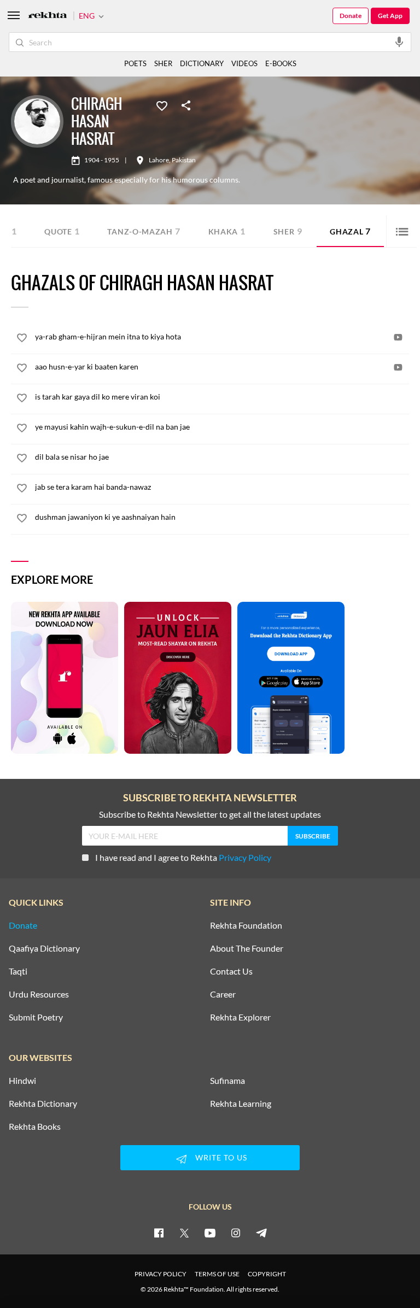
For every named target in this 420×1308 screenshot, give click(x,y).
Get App (390, 15)
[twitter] (184, 1232)
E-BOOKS (280, 63)
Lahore (159, 160)
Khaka (227, 231)
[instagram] (235, 1232)
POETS (135, 63)
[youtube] (210, 1232)
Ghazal (350, 231)
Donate (350, 15)
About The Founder (246, 948)
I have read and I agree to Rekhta (183, 857)
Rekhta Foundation (246, 925)
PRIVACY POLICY (160, 1274)
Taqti (18, 971)
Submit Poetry (36, 1017)
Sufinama (227, 1080)
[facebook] (158, 1232)
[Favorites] (162, 105)
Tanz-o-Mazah (143, 231)
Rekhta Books (35, 1126)
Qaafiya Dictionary (44, 948)
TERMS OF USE (217, 1274)
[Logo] (47, 16)
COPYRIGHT (267, 1274)
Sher (287, 231)
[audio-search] (399, 41)
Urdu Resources (39, 994)
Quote (61, 231)
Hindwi (22, 1080)
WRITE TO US (221, 1157)
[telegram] (261, 1232)
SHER (163, 63)
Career (223, 994)
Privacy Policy (245, 857)
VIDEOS (244, 63)
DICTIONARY (202, 63)
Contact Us (231, 971)
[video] (398, 337)
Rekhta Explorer (240, 1017)
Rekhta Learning (240, 1103)
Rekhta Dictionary (43, 1103)
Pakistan (184, 160)
